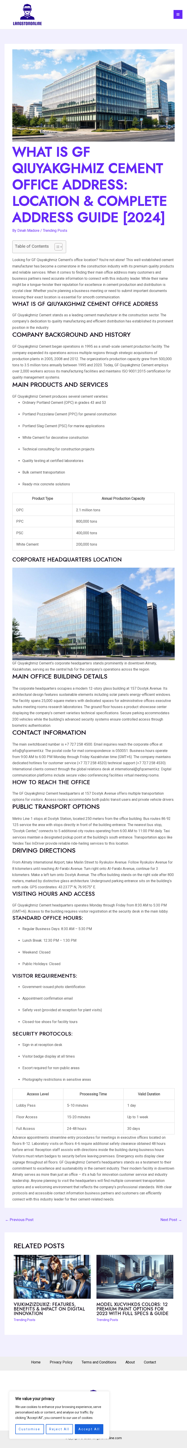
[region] (59, 1415)
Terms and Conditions (99, 1362)
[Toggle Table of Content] (56, 247)
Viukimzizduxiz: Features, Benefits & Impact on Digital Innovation (49, 1309)
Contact (150, 1362)
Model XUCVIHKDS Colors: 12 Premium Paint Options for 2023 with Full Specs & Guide (132, 1309)
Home (36, 1362)
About (130, 1362)
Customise (29, 1429)
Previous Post (19, 1219)
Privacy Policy (61, 1362)
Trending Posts (55, 230)
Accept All (89, 1429)
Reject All (59, 1429)
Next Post (171, 1219)
